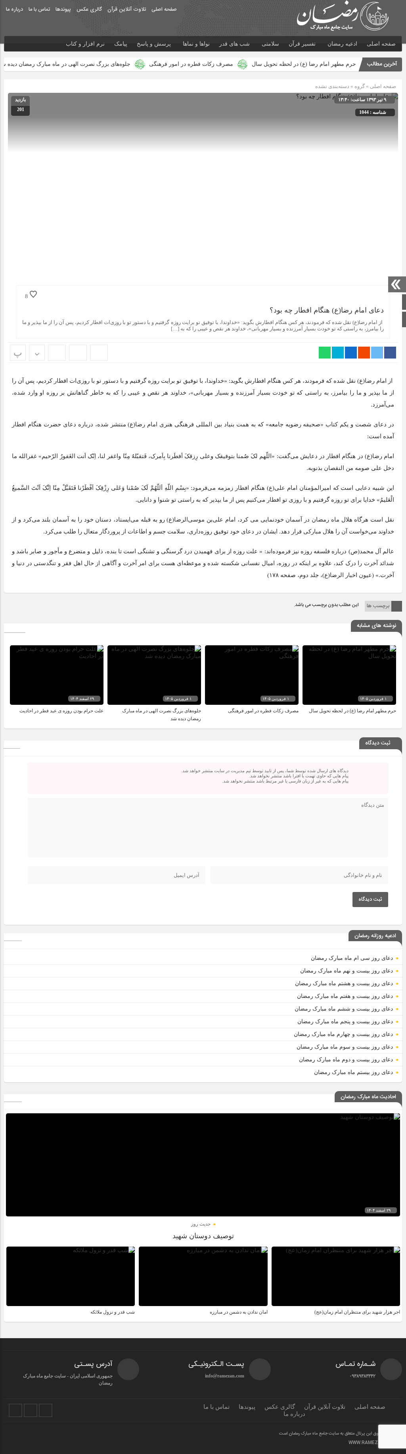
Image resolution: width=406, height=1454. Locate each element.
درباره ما (14, 9)
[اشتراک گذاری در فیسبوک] (390, 353)
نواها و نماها (196, 44)
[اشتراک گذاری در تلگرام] (338, 353)
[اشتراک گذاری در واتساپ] (325, 353)
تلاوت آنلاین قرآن (126, 9)
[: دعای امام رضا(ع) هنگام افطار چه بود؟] (78, 353)
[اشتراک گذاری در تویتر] (377, 353)
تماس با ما (39, 9)
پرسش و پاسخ (154, 44)
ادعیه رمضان (342, 44)
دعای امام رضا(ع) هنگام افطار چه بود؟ (327, 310)
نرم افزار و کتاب (85, 44)
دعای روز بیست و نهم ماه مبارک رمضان (346, 971)
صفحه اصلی (164, 9)
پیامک (120, 44)
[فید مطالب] (45, 1410)
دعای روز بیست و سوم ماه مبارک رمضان (345, 1047)
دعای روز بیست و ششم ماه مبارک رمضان (344, 1009)
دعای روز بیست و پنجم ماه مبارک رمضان (345, 1021)
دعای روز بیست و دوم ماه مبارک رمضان (346, 1060)
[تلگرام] (30, 1410)
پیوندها (63, 9)
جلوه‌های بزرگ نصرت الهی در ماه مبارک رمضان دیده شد (95, 64)
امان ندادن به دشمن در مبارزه (239, 1312)
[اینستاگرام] (15, 1410)
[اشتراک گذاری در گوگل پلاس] (364, 353)
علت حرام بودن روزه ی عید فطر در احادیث (61, 711)
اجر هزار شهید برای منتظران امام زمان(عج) (357, 1312)
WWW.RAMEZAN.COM (372, 1442)
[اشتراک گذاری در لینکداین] (351, 353)
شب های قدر (234, 44)
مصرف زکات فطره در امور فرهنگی (222, 64)
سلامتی (270, 44)
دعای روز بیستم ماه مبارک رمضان (353, 1072)
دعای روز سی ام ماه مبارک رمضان (352, 958)
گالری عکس (89, 9)
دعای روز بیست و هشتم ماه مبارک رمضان (344, 983)
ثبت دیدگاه (370, 899)
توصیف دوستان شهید (203, 1236)
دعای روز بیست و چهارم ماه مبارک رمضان (343, 1034)
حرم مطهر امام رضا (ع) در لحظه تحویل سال (335, 64)
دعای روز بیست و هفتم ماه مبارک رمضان (345, 996)
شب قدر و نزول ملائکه (112, 1312)
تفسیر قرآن (302, 44)
